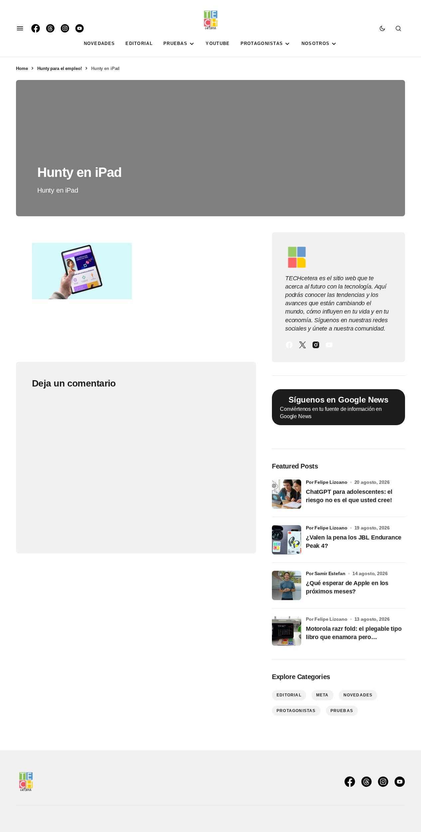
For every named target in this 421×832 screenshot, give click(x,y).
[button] (20, 28)
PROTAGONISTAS (296, 710)
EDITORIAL (289, 695)
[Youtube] (329, 345)
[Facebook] (289, 345)
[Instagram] (315, 345)
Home (22, 68)
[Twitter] (302, 345)
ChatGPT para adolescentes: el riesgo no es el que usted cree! (349, 495)
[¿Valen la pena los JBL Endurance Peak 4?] (286, 539)
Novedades (358, 695)
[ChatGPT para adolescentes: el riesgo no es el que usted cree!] (286, 494)
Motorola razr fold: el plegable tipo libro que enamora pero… (354, 632)
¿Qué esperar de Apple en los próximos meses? (347, 587)
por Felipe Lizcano (326, 482)
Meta (322, 695)
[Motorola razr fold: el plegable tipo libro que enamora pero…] (286, 631)
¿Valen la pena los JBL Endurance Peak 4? (353, 541)
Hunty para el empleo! (59, 68)
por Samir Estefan (325, 573)
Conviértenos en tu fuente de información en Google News (334, 407)
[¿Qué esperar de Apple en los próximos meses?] (286, 585)
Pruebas (341, 710)
